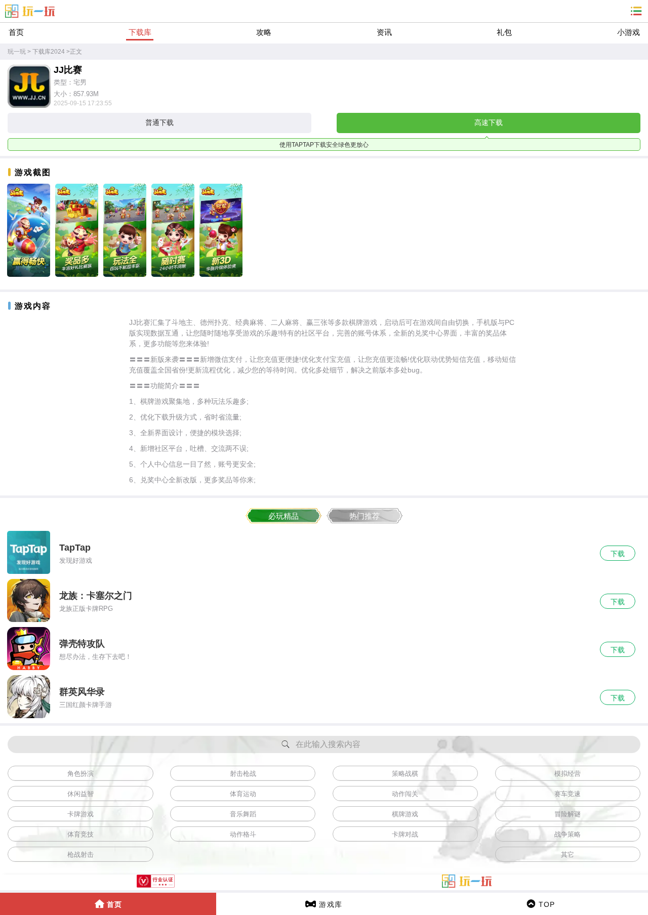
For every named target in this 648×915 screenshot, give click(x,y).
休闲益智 (80, 794)
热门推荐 (364, 516)
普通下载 (159, 122)
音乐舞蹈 (243, 814)
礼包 (504, 32)
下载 (618, 554)
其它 (567, 854)
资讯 (384, 32)
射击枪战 (243, 773)
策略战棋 (405, 773)
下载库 (140, 32)
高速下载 (488, 122)
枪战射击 (80, 854)
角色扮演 (80, 773)
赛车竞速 (567, 794)
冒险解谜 (567, 814)
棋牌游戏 (405, 814)
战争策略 (567, 834)
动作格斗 (243, 834)
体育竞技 (80, 834)
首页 (16, 32)
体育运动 (243, 794)
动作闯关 (405, 794)
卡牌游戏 (80, 814)
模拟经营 (567, 773)
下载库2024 (48, 51)
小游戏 (628, 32)
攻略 (263, 32)
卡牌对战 (405, 834)
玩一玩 (17, 51)
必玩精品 (283, 516)
